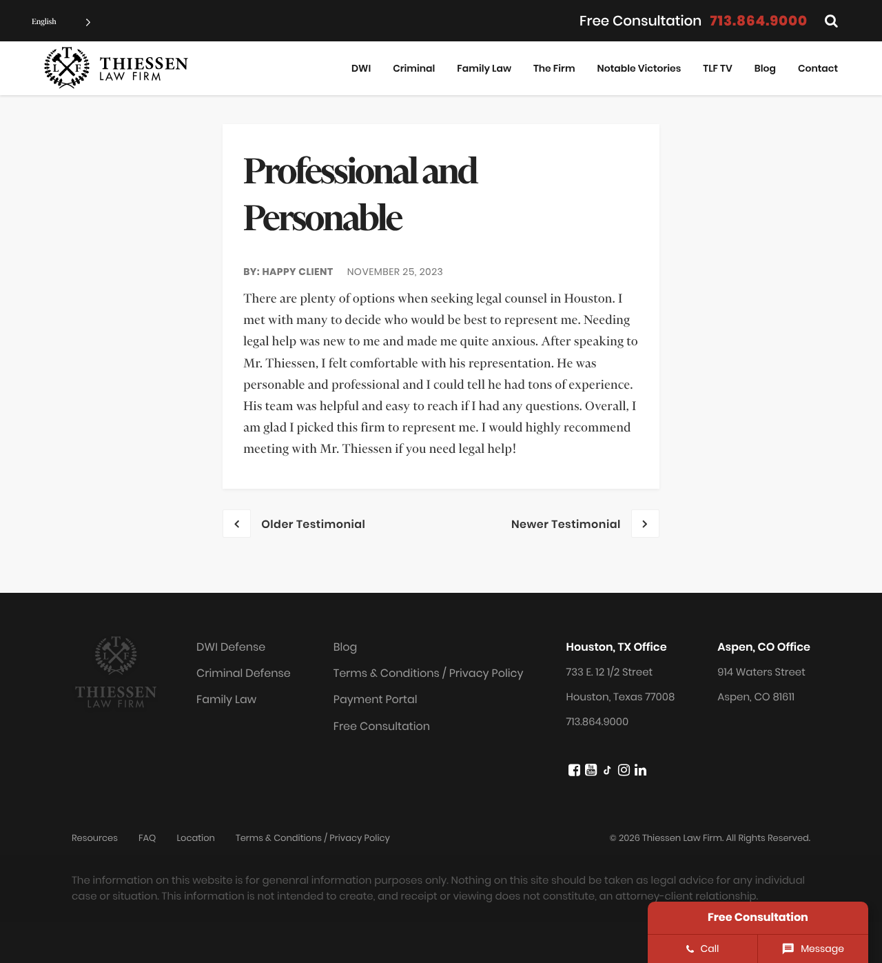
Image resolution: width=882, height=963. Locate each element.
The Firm (554, 68)
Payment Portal (376, 699)
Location (195, 837)
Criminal (414, 68)
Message (822, 948)
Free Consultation (382, 726)
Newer (566, 524)
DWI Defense (230, 647)
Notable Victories (639, 68)
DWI (361, 68)
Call (710, 948)
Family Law (484, 68)
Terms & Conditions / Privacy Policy (429, 673)
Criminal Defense (243, 673)
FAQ (147, 837)
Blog (765, 68)
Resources (95, 837)
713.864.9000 (759, 20)
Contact (818, 68)
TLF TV (717, 68)
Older (313, 524)
